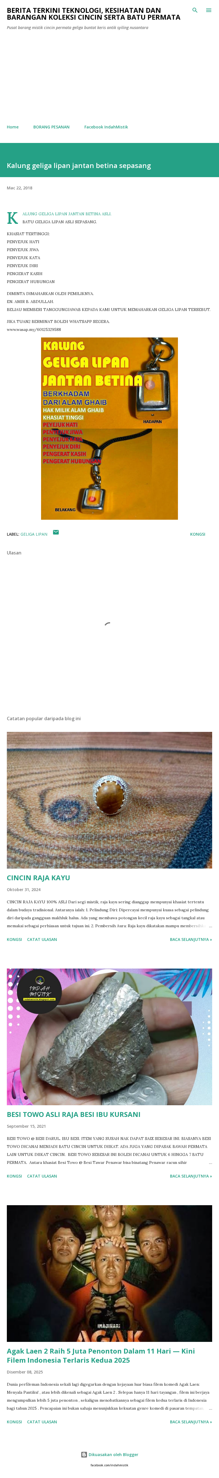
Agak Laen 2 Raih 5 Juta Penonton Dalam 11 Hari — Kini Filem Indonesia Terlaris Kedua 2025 (101, 1355)
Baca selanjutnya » (191, 939)
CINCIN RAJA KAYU (38, 877)
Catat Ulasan (42, 939)
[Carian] (195, 10)
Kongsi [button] (197, 534)
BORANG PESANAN (51, 127)
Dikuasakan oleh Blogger (113, 1454)
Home (13, 127)
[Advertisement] (109, 77)
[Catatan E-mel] (55, 534)
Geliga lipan (34, 534)
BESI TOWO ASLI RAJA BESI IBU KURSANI (74, 1114)
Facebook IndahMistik (106, 127)
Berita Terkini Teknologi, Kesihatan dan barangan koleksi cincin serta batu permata (94, 13)
